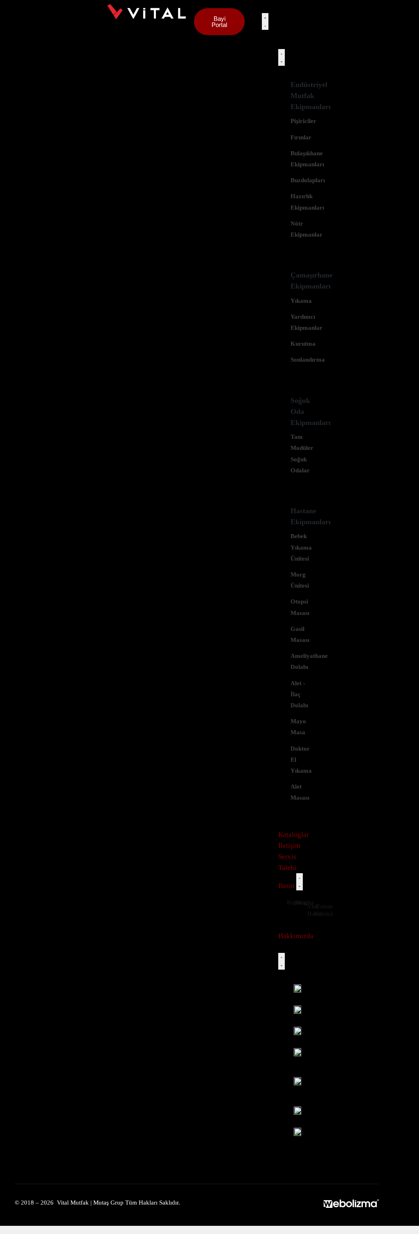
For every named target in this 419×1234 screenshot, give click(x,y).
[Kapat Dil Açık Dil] (281, 961)
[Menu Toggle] (265, 21)
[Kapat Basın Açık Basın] (299, 881)
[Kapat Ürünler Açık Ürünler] (281, 57)
